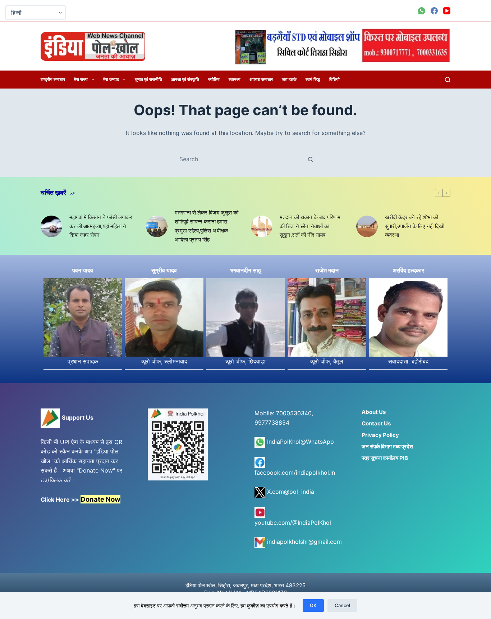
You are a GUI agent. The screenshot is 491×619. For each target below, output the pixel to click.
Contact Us (376, 423)
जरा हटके (289, 79)
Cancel (342, 605)
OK (313, 605)
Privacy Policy (380, 435)
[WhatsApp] (421, 10)
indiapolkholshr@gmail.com (303, 541)
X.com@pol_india (289, 491)
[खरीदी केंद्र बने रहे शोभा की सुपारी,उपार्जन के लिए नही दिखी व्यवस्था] (367, 226)
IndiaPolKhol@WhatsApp (299, 441)
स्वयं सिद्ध (313, 79)
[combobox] (238, 159)
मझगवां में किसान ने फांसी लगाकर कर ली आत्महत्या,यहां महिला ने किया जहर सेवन (100, 226)
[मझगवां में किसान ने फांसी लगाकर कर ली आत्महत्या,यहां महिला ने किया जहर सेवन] (51, 226)
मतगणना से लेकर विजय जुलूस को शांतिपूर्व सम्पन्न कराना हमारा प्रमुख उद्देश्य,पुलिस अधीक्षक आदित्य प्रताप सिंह (206, 226)
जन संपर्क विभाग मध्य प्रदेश (387, 446)
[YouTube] (446, 10)
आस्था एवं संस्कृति (185, 79)
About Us (374, 411)
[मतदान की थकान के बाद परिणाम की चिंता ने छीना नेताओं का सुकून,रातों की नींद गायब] (261, 226)
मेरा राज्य (81, 79)
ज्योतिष (214, 79)
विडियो (334, 79)
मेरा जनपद (111, 79)
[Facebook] (434, 10)
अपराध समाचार (261, 79)
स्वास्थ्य (234, 79)
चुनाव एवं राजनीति (148, 79)
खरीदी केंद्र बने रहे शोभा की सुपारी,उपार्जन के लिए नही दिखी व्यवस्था (414, 226)
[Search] (447, 79)
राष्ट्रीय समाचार (53, 79)
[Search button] (310, 159)
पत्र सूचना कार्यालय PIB (385, 458)
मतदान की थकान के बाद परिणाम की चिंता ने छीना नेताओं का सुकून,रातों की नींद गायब (310, 226)
